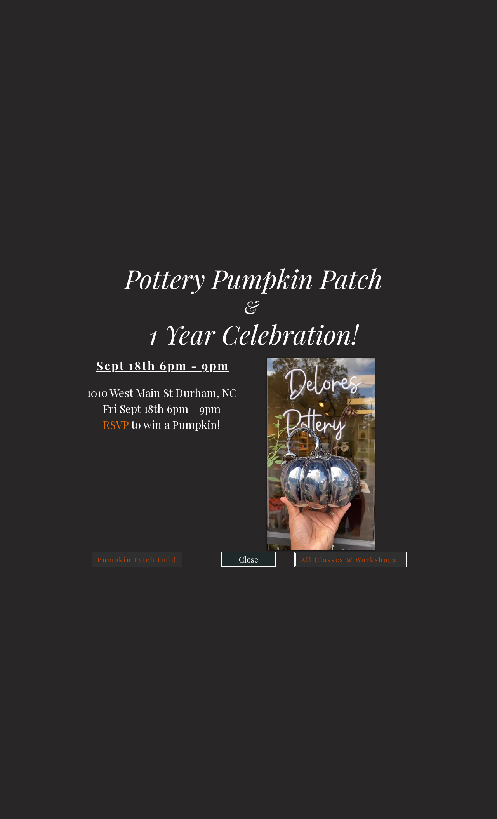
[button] (248, 559)
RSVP (116, 424)
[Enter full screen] (364, 540)
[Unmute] (290, 540)
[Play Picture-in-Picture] (351, 540)
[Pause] (277, 540)
